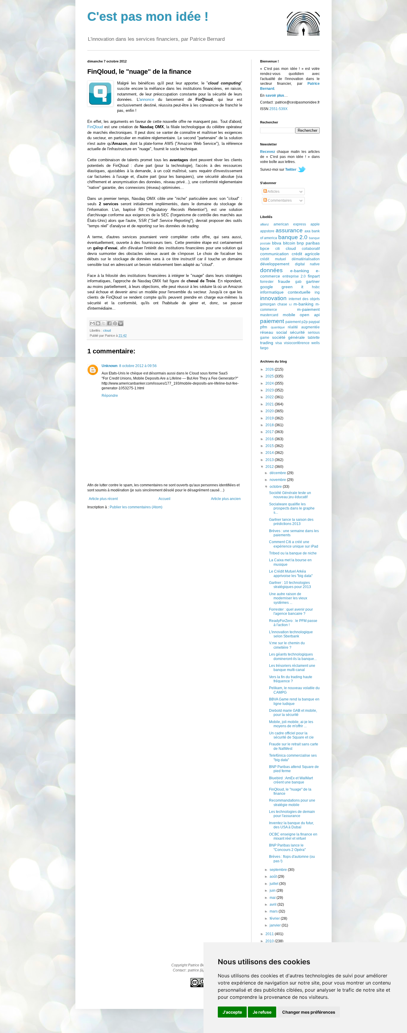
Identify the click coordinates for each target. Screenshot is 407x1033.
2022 (270, 397)
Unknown (109, 366)
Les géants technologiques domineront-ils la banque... (293, 656)
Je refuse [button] (262, 1012)
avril (273, 904)
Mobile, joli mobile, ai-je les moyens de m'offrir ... (291, 724)
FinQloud (95, 127)
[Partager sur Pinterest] (115, 323)
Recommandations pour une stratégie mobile (292, 802)
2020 (270, 411)
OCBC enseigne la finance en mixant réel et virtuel (293, 836)
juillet (274, 884)
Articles (273, 191)
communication (274, 253)
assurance (289, 230)
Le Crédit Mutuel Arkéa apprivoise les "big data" (291, 573)
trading (266, 342)
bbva (276, 243)
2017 (270, 432)
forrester (267, 282)
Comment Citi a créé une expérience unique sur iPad (293, 544)
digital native (307, 264)
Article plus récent (103, 499)
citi (277, 249)
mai (273, 898)
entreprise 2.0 (294, 276)
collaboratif (311, 249)
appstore (267, 231)
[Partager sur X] (104, 323)
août (274, 876)
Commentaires (279, 200)
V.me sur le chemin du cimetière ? (287, 645)
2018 (270, 425)
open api (310, 314)
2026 (270, 369)
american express (290, 224)
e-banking (299, 270)
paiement (272, 321)
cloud (107, 330)
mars (274, 911)
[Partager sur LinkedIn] (121, 323)
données (271, 270)
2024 (270, 383)
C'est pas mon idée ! (148, 16)
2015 (270, 446)
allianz (264, 224)
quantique (278, 327)
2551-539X (278, 109)
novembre (278, 480)
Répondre (110, 396)
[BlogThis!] (98, 323)
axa (307, 231)
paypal (314, 322)
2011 (270, 934)
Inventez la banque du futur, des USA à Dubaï (291, 825)
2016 (270, 439)
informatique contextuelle (285, 292)
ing (317, 292)
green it (292, 286)
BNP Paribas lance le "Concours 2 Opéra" (287, 847)
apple (315, 224)
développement (274, 263)
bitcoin (289, 243)
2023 (270, 390)
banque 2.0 (292, 237)
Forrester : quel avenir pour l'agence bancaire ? (291, 611)
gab (298, 282)
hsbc (316, 287)
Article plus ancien (226, 499)
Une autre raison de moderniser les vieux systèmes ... (288, 598)
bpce (264, 248)
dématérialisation (306, 259)
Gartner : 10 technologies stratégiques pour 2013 (290, 585)
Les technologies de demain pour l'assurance (292, 814)
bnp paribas (308, 243)
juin (273, 890)
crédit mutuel (273, 259)
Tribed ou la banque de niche (293, 553)
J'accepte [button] (232, 1012)
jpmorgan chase (273, 304)
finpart (314, 276)
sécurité (297, 332)
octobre (276, 487)
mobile (289, 314)
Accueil (164, 499)
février (275, 918)
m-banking (303, 304)
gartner (313, 281)
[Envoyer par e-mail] (92, 323)
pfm (263, 327)
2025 (270, 376)
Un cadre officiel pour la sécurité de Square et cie (291, 735)
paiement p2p (296, 322)
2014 (270, 453)
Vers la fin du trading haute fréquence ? (290, 679)
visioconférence (297, 343)
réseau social (273, 332)
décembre (278, 473)
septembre (279, 870)
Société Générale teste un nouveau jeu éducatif (290, 495)
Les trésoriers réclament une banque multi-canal (292, 668)
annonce (146, 99)
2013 (270, 460)
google (266, 286)
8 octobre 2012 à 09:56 (138, 366)
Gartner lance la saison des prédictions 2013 (291, 522)
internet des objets (304, 299)
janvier (276, 925)
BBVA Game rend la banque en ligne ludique (294, 701)
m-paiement (308, 309)
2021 (270, 404)
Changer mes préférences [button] (308, 1012)
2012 (270, 467)
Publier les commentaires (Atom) (136, 507)
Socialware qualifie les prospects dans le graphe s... (292, 508)
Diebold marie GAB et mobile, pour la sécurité (293, 712)
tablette (314, 338)
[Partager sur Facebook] (109, 323)
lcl (290, 304)
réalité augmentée (304, 327)
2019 (270, 418)
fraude (284, 281)
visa (278, 343)
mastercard (269, 315)
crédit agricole (306, 253)
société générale (288, 337)
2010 (270, 941)
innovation (273, 298)
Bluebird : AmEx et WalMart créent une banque (291, 780)
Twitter (290, 169)
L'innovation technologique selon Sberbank (291, 634)
